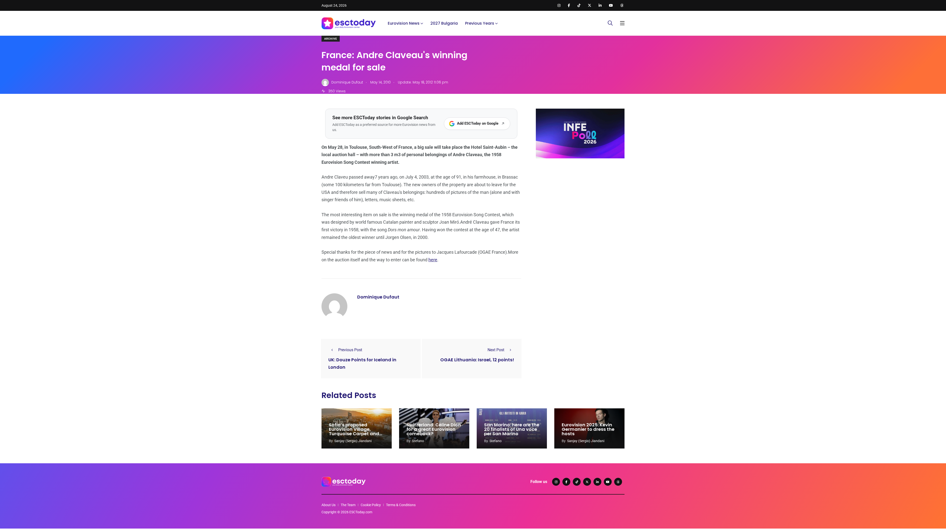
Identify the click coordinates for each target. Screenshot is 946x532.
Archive (330, 38)
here (432, 259)
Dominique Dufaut (378, 297)
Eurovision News (404, 23)
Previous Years (479, 23)
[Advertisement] (580, 200)
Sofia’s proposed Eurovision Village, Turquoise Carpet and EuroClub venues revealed (354, 434)
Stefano (418, 441)
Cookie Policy (371, 505)
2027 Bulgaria (444, 23)
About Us (328, 505)
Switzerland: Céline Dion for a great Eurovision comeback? (433, 429)
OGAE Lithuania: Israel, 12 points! (477, 360)
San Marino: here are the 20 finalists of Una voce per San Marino (511, 429)
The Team (348, 505)
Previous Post (350, 350)
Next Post (496, 350)
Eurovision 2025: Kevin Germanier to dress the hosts (588, 429)
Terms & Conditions (401, 505)
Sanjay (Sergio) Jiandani (353, 441)
